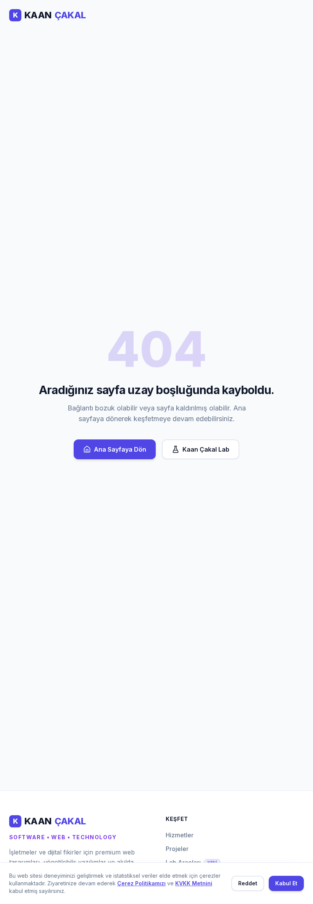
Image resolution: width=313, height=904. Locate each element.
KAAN (49, 15)
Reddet (247, 883)
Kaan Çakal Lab (205, 449)
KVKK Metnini (193, 883)
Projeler (177, 849)
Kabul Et (286, 883)
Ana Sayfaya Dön (120, 449)
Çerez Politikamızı (141, 883)
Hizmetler (180, 835)
